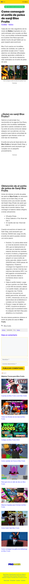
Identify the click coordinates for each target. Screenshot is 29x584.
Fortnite (15, 576)
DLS (11, 576)
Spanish (4, 373)
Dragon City (6, 576)
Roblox (11, 24)
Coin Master (22, 574)
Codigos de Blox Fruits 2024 (10, 440)
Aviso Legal (6, 580)
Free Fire (23, 576)
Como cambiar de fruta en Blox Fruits (13, 461)
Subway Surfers (23, 577)
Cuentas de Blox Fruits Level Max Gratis (14, 396)
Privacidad (12, 580)
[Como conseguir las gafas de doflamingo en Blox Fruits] (14, 545)
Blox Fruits (7, 326)
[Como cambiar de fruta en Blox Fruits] (14, 457)
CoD (18, 574)
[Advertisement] (14, 98)
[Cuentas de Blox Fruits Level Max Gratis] (14, 392)
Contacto (23, 580)
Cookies (18, 580)
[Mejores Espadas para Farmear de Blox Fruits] (14, 501)
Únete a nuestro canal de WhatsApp (15, 6)
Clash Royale (12, 574)
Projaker (4, 24)
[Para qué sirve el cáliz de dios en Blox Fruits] (14, 478)
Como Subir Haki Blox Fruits (10, 528)
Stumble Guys (15, 577)
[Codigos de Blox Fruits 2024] (14, 436)
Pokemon (4, 577)
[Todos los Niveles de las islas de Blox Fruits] (14, 413)
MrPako (3, 330)
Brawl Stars (6, 574)
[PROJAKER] (3, 2)
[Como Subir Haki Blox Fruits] (14, 524)
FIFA (19, 576)
